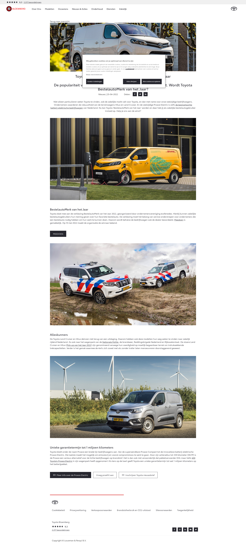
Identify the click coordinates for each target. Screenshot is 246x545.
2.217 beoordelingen (32, 2)
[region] (124, 71)
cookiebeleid (129, 69)
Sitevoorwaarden (164, 510)
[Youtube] (190, 529)
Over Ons (36, 8)
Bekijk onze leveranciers (94, 74)
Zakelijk (123, 8)
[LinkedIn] (146, 94)
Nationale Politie (110, 341)
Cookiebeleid (58, 510)
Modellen (49, 8)
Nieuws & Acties (80, 8)
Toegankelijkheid (185, 510)
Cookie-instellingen (95, 81)
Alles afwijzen (132, 81)
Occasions (63, 8)
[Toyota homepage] (234, 9)
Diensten (111, 8)
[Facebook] (135, 94)
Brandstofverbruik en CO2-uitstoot (134, 510)
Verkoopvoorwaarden (101, 510)
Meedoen (178, 219)
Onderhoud (97, 8)
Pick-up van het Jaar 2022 (79, 344)
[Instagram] (180, 529)
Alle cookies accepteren (151, 81)
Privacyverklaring (78, 510)
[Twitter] (140, 94)
